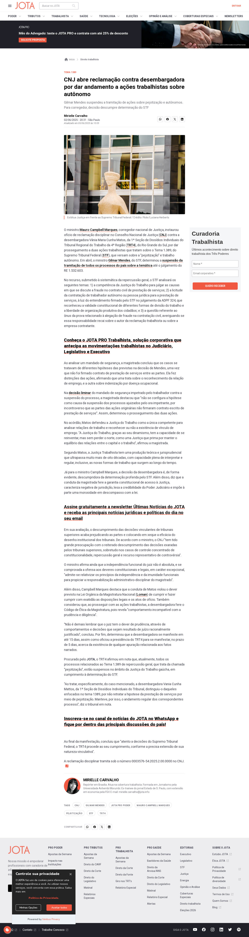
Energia (184, 880)
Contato (27, 930)
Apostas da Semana (60, 854)
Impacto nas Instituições (55, 862)
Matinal (88, 887)
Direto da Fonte (124, 874)
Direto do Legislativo (90, 879)
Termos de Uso (221, 894)
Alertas (151, 903)
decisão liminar (80, 393)
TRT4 (131, 245)
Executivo (185, 854)
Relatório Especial (126, 887)
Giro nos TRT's (124, 881)
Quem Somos (220, 900)
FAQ (10, 930)
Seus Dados (219, 887)
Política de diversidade (219, 879)
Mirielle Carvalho (75, 116)
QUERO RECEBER (215, 285)
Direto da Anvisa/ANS (154, 869)
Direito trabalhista (190, 903)
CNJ (163, 235)
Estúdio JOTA (220, 854)
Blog (214, 907)
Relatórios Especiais (90, 896)
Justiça (184, 873)
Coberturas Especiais (186, 895)
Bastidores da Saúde (159, 860)
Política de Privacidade (219, 869)
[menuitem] (15, 16)
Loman (142, 594)
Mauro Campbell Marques (98, 230)
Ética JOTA (218, 860)
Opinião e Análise (190, 887)
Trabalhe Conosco (53, 930)
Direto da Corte (92, 870)
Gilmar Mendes (119, 260)
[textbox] (57, 6)
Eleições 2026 (188, 910)
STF (106, 255)
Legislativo (186, 860)
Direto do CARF (92, 864)
